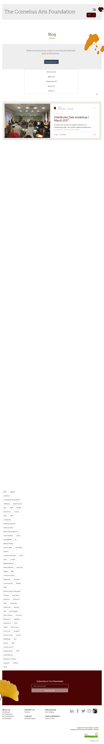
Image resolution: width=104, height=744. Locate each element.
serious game (8, 547)
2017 (12, 515)
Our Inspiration (7, 714)
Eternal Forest (8, 635)
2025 (5, 587)
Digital (6, 627)
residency (7, 496)
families (18, 583)
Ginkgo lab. (7, 579)
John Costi (7, 631)
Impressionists (8, 527)
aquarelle (7, 663)
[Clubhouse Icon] (95, 710)
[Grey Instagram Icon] (89, 710)
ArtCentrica (7, 511)
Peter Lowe (14, 627)
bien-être (20, 567)
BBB (12, 571)
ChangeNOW (7, 539)
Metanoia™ (7, 619)
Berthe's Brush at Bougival (12, 591)
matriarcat (16, 599)
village (6, 571)
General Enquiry (30, 718)
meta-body (7, 607)
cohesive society (9, 575)
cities (5, 667)
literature (7, 599)
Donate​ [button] (27, 712)
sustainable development (12, 500)
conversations (8, 583)
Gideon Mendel (8, 567)
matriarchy (13, 603)
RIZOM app (7, 639)
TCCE (17, 651)
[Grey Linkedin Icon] (71, 710)
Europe (6, 643)
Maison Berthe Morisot (11, 531)
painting (16, 607)
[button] (94, 9)
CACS (5, 603)
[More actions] (95, 108)
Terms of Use (49, 718)
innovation (15, 595)
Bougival (16, 631)
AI (15, 539)
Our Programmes (8, 716)
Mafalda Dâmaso (9, 563)
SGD (13, 643)
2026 (18, 535)
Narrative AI (7, 623)
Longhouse (7, 519)
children (15, 663)
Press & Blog (49, 712)
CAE (5, 611)
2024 (11, 508)
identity (6, 551)
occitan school (8, 647)
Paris (15, 623)
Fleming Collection (10, 523)
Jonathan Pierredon (10, 555)
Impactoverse (17, 504)
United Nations (8, 655)
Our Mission (6, 712)
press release (8, 615)
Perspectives (59, 113)
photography (13, 611)
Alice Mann (19, 547)
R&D (5, 492)
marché (18, 635)
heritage (6, 595)
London (12, 559)
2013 (5, 515)
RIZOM (19, 508)
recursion (19, 615)
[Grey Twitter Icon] (83, 710)
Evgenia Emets (8, 651)
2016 (5, 559)
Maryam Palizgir (8, 543)
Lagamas (12, 492)
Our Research (7, 718)
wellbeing (7, 504)
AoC (15, 639)
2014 (21, 555)
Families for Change (10, 659)
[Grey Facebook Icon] (77, 710)
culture (16, 511)
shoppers (17, 579)
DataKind (17, 619)
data (5, 508)
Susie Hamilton (8, 535)
